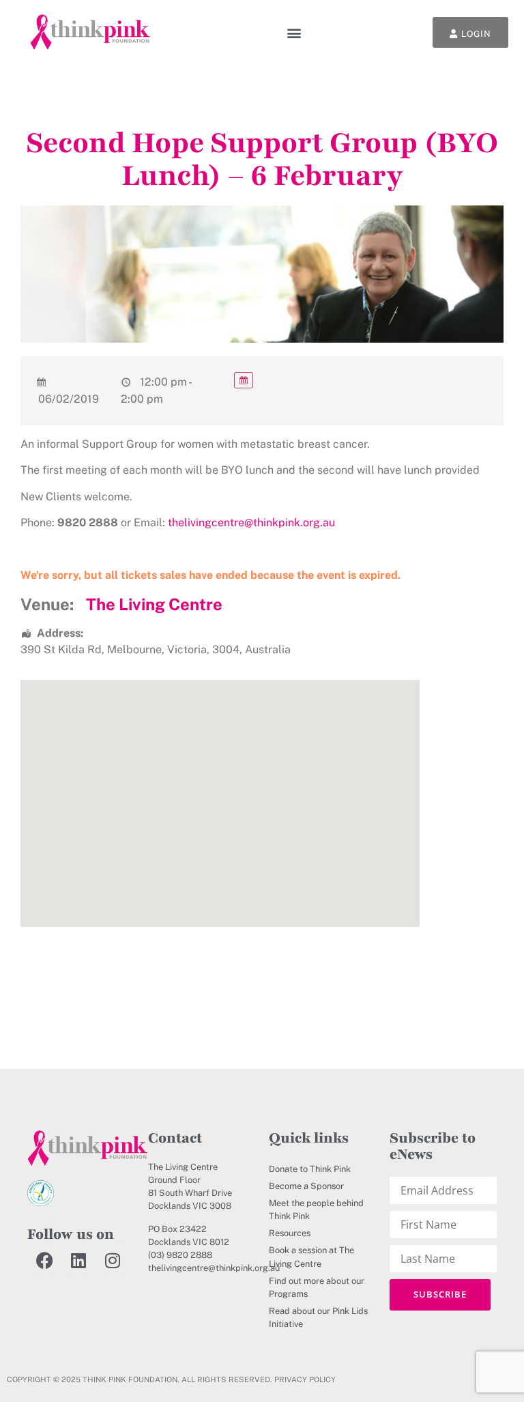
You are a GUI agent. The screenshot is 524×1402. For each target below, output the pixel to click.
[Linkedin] (78, 1260)
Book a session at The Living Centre (311, 1256)
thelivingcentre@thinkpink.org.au (251, 522)
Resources (289, 1233)
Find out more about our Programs (316, 1287)
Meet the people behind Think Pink (316, 1209)
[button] (294, 32)
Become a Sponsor (306, 1186)
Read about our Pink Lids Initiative (318, 1317)
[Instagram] (113, 1260)
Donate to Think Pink (310, 1169)
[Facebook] (44, 1260)
